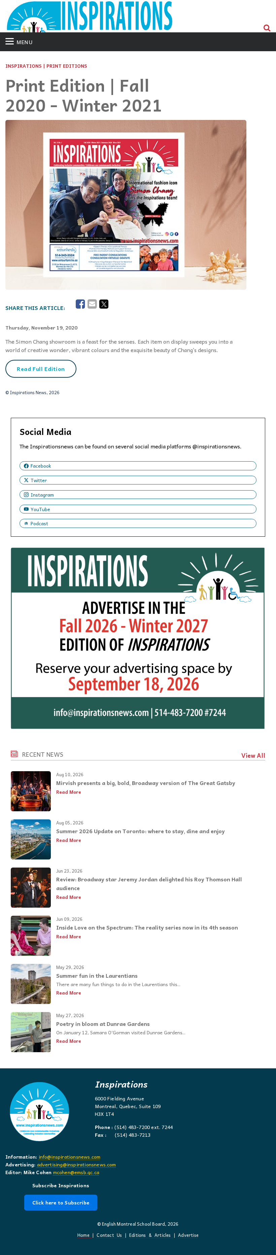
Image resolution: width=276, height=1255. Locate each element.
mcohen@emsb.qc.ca (76, 1172)
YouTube (40, 509)
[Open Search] (267, 28)
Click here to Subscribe (60, 1202)
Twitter (39, 480)
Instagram (42, 494)
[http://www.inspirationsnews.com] (89, 19)
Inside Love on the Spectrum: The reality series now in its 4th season (147, 927)
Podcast (39, 523)
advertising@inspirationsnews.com (76, 1164)
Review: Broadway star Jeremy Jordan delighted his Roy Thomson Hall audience (149, 883)
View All (253, 755)
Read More (68, 791)
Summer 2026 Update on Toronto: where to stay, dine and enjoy (140, 830)
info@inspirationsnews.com (70, 1157)
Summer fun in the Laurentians (97, 975)
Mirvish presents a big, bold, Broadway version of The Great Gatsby (145, 782)
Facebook (41, 465)
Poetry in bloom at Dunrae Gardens (103, 1023)
